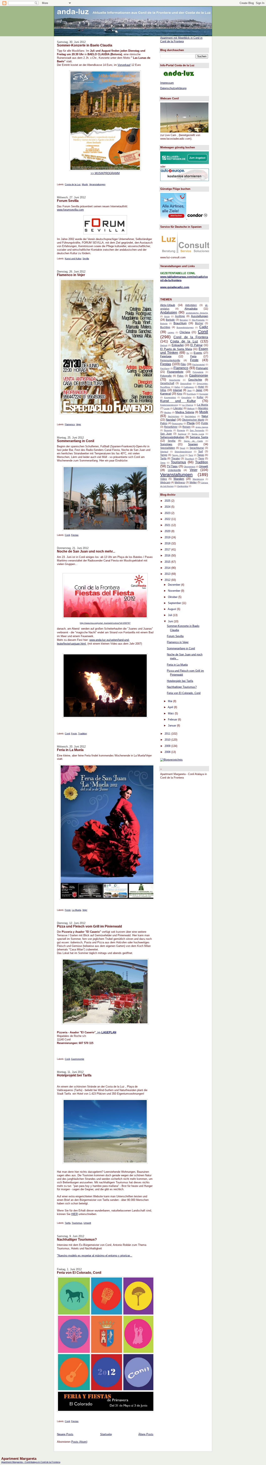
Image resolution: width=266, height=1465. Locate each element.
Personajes (177, 423)
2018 (168, 543)
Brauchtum (180, 323)
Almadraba (191, 308)
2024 (168, 506)
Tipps (162, 462)
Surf (200, 451)
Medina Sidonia (184, 412)
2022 (168, 519)
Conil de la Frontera (191, 337)
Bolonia (163, 323)
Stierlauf (164, 451)
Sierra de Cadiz (193, 441)
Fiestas (75, 535)
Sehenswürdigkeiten (172, 437)
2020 (168, 531)
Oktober (173, 597)
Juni (171, 621)
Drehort (163, 345)
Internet (177, 390)
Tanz (190, 455)
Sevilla (86, 258)
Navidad (171, 419)
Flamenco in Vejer (71, 275)
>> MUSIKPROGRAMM (105, 173)
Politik (204, 423)
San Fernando (197, 430)
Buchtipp (165, 327)
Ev (188, 353)
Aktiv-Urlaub (167, 305)
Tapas (200, 455)
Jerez (199, 390)
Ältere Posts (145, 1434)
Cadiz (203, 327)
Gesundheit (185, 383)
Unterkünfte (174, 470)
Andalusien (168, 312)
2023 (168, 513)
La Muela (76, 910)
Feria (193, 356)
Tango (163, 455)
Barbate (170, 319)
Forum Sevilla (68, 200)
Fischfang (165, 368)
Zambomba (182, 486)
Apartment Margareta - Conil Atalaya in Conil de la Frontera (30, 1462)
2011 (168, 733)
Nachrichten (173, 416)
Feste (74, 733)
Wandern (179, 478)
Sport (182, 448)
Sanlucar (182, 434)
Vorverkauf (124, 64)
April (171, 707)
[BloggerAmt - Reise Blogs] (171, 759)
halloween (189, 387)
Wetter (193, 482)
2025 (168, 500)
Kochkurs (191, 394)
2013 (168, 573)
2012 (168, 579)
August (172, 609)
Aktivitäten (191, 305)
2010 (168, 739)
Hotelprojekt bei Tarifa (74, 1075)
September (175, 603)
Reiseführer (170, 426)
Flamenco (70, 424)
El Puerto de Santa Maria (176, 349)
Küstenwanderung (169, 405)
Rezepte (168, 430)
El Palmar (196, 345)
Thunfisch (189, 459)
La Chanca (187, 405)
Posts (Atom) (79, 1441)
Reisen (186, 426)
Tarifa (67, 1223)
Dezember (174, 584)
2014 (168, 567)
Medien (167, 412)
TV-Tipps (172, 466)
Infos (163, 390)
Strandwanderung (183, 451)
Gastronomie (77, 1059)
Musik (85, 184)
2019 (168, 537)
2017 (168, 549)
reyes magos (202, 427)
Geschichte (195, 379)
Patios (163, 423)
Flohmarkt (202, 368)
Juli (170, 615)
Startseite (106, 1434)
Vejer (78, 424)
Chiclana (185, 332)
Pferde (191, 423)
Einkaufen (178, 345)
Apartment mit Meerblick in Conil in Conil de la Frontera (181, 39)
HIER (74, 1214)
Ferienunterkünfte (170, 360)
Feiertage (165, 356)
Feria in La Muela (70, 750)
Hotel (201, 386)
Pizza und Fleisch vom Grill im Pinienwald (89, 926)
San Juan (166, 433)
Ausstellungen (199, 316)
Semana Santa (199, 437)
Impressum (167, 82)
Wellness (180, 482)
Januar (172, 725)
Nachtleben (190, 416)
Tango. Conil (178, 455)
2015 (168, 561)
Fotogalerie (198, 372)
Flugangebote (175, 371)
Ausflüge (180, 316)
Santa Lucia (198, 434)
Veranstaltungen (97, 184)
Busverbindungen (185, 327)
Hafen (177, 387)
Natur (205, 416)
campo (171, 332)
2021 (168, 525)
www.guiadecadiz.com (174, 287)
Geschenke (174, 380)
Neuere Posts (65, 1434)
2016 (168, 555)
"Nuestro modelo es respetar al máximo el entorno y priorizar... (94, 1255)
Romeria (181, 430)
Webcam (165, 482)
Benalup (184, 320)
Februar (173, 719)
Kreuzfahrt (186, 397)
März (171, 713)
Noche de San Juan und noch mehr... (86, 551)
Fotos (180, 375)
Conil (67, 535)
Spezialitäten (167, 447)
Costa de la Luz (73, 184)
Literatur (178, 408)
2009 (168, 746)
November (174, 590)
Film (183, 364)
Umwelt (87, 1223)
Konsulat (204, 394)
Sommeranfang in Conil (75, 441)
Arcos (167, 316)
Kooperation (170, 397)
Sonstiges (166, 444)
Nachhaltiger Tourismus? (77, 1239)
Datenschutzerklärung (173, 88)
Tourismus (77, 1223)
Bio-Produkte (198, 320)
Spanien (193, 444)
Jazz (189, 390)
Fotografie (166, 375)
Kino (179, 393)
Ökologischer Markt (193, 419)
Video (163, 479)
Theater (175, 458)
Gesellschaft (167, 383)
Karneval (165, 393)
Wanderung (198, 479)
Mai (170, 701)
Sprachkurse (197, 447)
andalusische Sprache (197, 313)
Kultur (200, 397)
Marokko (203, 408)
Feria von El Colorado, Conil (79, 1272)
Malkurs (191, 408)
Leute (167, 408)
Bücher (199, 323)
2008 (168, 752)
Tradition (82, 733)
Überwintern (189, 466)
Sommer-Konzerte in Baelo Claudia (84, 45)
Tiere (201, 458)
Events (198, 352)
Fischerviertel (198, 364)
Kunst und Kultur (73, 258)
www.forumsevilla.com (70, 209)
